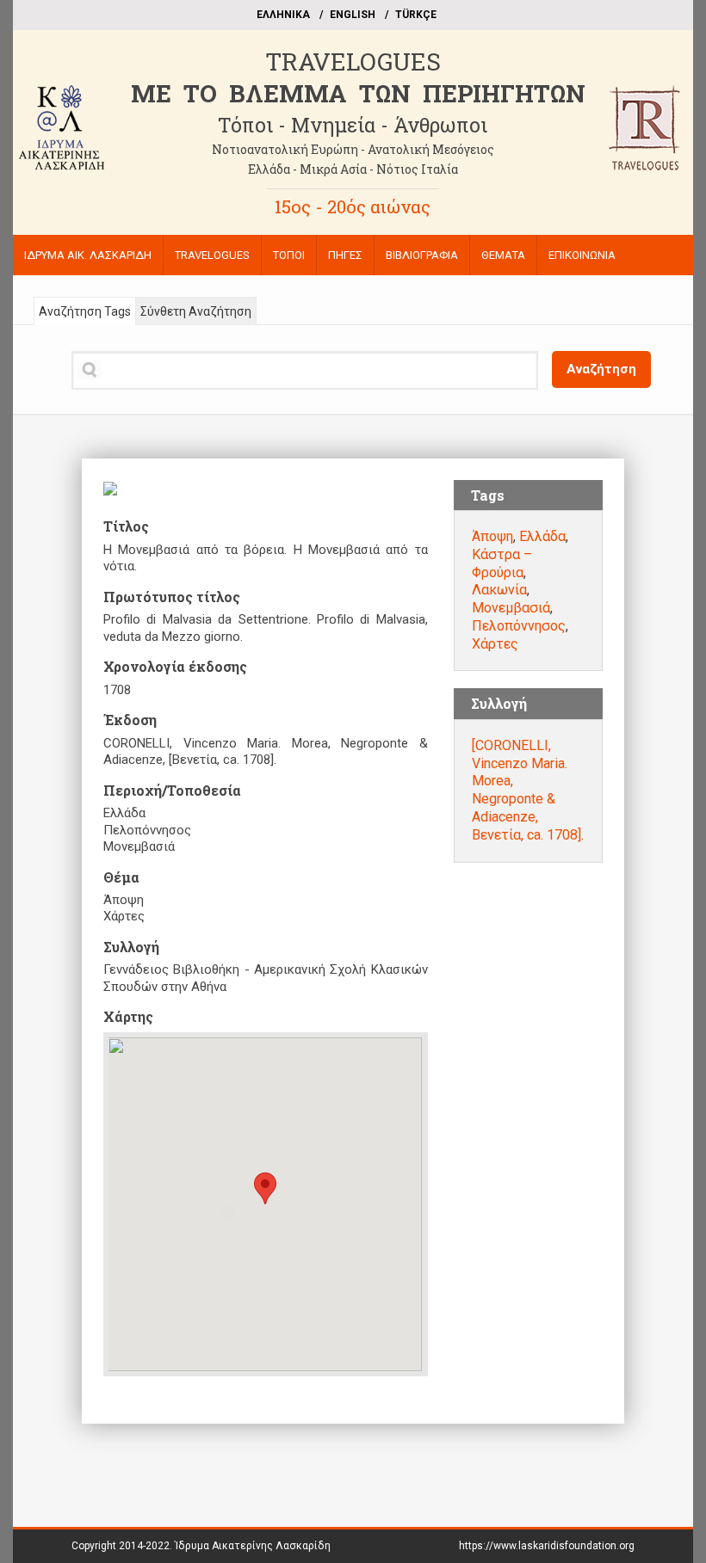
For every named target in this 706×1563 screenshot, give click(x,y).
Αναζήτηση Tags (85, 311)
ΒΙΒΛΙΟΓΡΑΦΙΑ (422, 255)
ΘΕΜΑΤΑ (503, 255)
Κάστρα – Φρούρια (502, 563)
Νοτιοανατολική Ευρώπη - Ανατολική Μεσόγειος (353, 149)
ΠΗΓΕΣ (345, 255)
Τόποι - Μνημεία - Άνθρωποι (352, 125)
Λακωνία (499, 590)
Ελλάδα (542, 536)
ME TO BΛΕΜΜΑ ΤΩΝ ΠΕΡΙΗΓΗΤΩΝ (358, 93)
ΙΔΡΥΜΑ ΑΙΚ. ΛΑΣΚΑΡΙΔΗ (88, 255)
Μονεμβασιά (511, 608)
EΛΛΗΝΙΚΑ (283, 15)
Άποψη (492, 536)
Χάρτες (495, 644)
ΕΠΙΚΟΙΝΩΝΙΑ (582, 255)
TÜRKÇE (416, 15)
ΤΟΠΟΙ (289, 255)
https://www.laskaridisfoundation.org (547, 1546)
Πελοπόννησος (519, 626)
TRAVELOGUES (353, 61)
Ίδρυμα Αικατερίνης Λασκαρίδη (253, 1546)
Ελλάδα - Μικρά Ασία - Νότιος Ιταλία (353, 169)
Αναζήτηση (601, 369)
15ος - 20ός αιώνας (352, 206)
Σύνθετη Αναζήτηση (195, 311)
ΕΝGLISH (352, 15)
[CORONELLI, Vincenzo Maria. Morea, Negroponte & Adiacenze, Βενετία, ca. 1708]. (528, 790)
